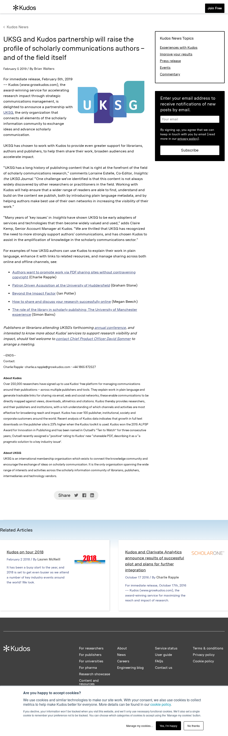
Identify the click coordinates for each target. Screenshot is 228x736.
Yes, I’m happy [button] (168, 726)
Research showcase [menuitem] (94, 674)
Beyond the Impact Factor (34, 293)
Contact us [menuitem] (163, 668)
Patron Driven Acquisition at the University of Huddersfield (61, 285)
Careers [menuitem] (123, 661)
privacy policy (187, 138)
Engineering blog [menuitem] (130, 668)
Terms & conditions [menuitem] (208, 648)
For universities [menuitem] (91, 661)
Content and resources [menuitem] (89, 682)
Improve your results (176, 54)
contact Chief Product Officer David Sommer (93, 339)
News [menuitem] (121, 655)
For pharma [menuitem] (88, 668)
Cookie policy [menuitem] (203, 661)
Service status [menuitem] (166, 648)
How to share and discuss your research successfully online (61, 301)
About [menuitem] (122, 648)
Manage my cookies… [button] (139, 726)
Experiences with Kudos (178, 48)
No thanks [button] (193, 726)
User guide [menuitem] (163, 655)
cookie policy (160, 704)
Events (165, 68)
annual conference (110, 328)
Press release (170, 61)
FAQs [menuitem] (159, 661)
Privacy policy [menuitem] (204, 655)
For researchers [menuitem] (91, 648)
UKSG (8, 112)
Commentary (170, 74)
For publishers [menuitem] (90, 655)
